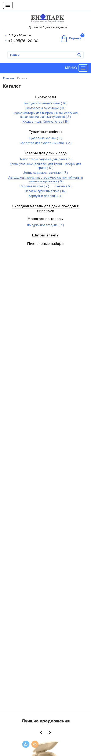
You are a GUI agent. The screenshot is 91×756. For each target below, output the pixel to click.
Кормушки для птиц (45, 196)
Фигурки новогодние (45, 225)
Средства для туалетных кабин (46, 143)
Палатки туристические (45, 191)
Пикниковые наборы (45, 243)
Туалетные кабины (45, 131)
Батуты (63, 186)
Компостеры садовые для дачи (45, 159)
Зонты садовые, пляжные (45, 173)
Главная (9, 78)
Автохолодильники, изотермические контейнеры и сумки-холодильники (45, 179)
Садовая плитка (34, 186)
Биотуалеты (45, 97)
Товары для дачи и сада (46, 153)
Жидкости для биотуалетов (45, 122)
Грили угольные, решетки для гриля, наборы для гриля (45, 166)
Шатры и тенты (45, 235)
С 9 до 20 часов (20, 35)
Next (50, 732)
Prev (41, 732)
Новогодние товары (45, 218)
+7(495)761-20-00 (23, 40)
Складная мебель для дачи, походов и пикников (45, 208)
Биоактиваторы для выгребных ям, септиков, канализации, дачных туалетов (45, 115)
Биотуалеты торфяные (45, 108)
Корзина (76, 37)
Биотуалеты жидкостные (45, 103)
